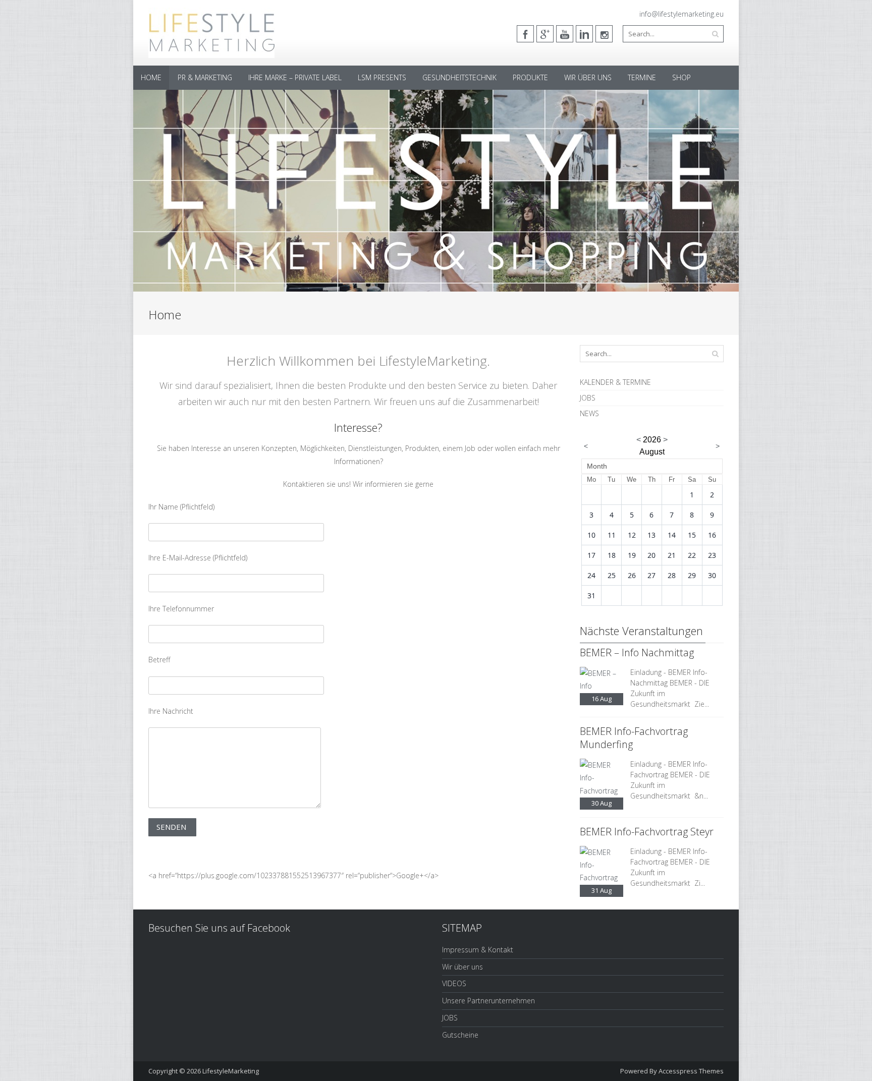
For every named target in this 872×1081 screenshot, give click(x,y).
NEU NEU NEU (175, 199)
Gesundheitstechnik (459, 77)
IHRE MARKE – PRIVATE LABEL (295, 77)
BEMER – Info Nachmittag (637, 652)
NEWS (589, 413)
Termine (642, 77)
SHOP (681, 77)
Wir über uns (588, 77)
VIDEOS (454, 983)
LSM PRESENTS (382, 77)
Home (151, 77)
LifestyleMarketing (230, 1070)
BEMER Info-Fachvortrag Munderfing (634, 737)
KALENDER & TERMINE (615, 382)
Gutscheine (460, 1035)
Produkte (530, 77)
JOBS (587, 398)
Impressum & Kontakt (477, 949)
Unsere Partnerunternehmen (488, 1000)
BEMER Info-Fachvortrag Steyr (647, 831)
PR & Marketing (205, 77)
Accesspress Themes (691, 1070)
